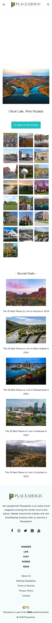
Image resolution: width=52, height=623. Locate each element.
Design (26, 561)
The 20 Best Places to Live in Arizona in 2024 (26, 311)
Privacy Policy (26, 590)
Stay (26, 556)
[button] (48, 4)
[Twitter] (25, 531)
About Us (26, 575)
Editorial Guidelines (26, 580)
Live (26, 551)
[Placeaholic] (26, 4)
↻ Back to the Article (26, 125)
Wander (26, 546)
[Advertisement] (26, 37)
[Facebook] (12, 531)
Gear (26, 566)
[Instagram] (19, 531)
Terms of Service (26, 585)
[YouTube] (39, 531)
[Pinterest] (32, 531)
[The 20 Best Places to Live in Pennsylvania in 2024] (26, 372)
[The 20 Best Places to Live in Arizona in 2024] (26, 293)
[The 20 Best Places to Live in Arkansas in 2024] (26, 413)
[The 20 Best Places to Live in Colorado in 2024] (26, 454)
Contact (26, 595)
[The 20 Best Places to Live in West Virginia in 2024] (26, 330)
